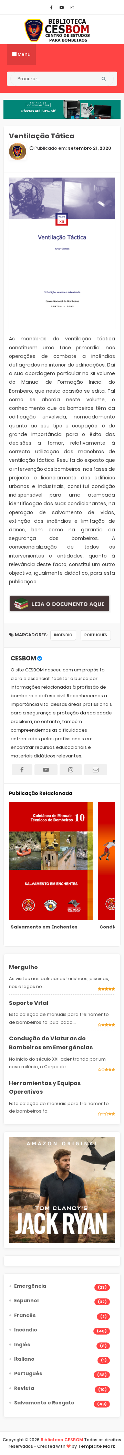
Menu (24, 54)
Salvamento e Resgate (44, 1402)
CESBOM (23, 658)
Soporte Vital (29, 1003)
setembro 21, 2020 (89, 148)
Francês (25, 1315)
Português (95, 635)
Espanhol (26, 1300)
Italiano (24, 1359)
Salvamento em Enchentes (44, 927)
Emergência (30, 1286)
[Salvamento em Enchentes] (51, 861)
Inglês (22, 1344)
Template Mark (96, 1446)
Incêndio (63, 635)
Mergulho (23, 967)
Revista (24, 1388)
